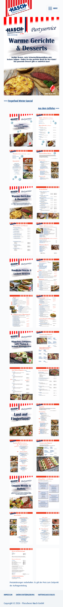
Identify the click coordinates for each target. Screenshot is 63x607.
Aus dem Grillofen (46, 108)
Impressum (8, 595)
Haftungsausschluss (46, 595)
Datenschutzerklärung (25, 595)
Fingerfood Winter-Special (20, 101)
